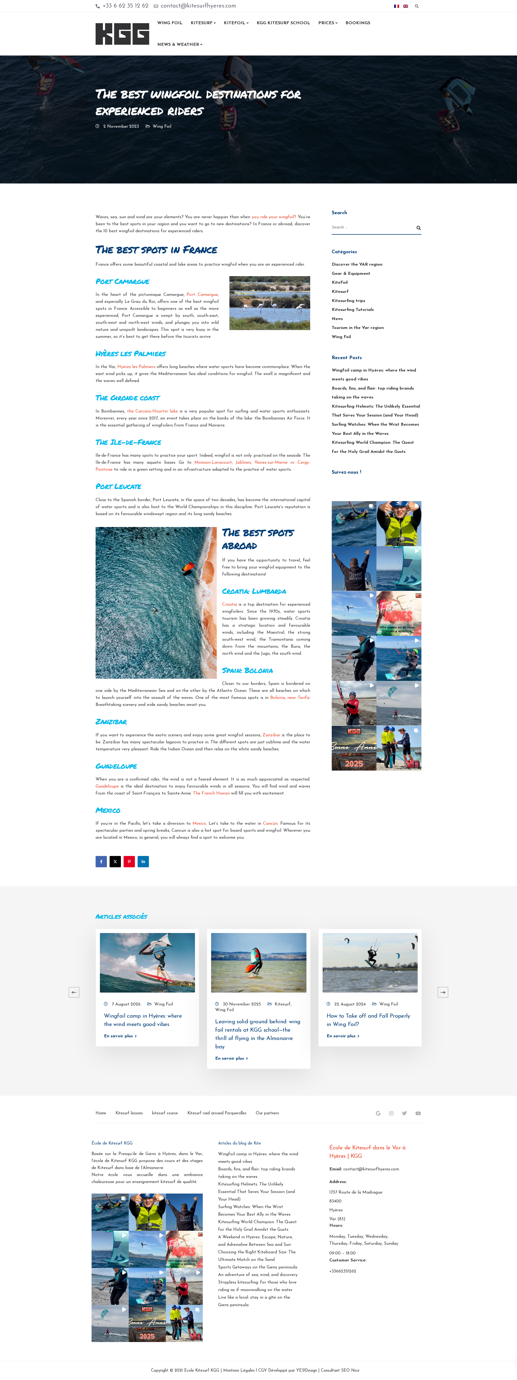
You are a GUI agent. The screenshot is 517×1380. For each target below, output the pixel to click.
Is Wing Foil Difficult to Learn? (476, 1016)
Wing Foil (170, 23)
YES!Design (306, 1371)
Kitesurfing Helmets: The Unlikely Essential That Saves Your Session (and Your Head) (256, 1192)
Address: (338, 1182)
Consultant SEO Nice (340, 1371)
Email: (335, 1169)
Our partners (267, 1113)
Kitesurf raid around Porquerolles (216, 1113)
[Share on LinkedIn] (143, 861)
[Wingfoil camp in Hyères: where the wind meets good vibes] (147, 963)
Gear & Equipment (351, 273)
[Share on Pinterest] (129, 861)
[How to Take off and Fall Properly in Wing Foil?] (370, 963)
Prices (326, 23)
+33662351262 (342, 1271)
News (337, 319)
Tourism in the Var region (358, 328)
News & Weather (178, 45)
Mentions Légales (239, 1371)
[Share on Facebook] (101, 861)
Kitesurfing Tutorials (353, 310)
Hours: (336, 1225)
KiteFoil (340, 282)
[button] (354, 523)
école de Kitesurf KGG (115, 1161)
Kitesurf (201, 23)
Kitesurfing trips (348, 301)
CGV (262, 1371)
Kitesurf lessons (129, 1113)
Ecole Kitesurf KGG (201, 1371)
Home (101, 1113)
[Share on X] (115, 861)
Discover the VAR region (357, 264)
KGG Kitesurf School (283, 23)
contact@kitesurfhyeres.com (371, 1169)
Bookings (357, 23)
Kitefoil (234, 23)
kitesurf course (165, 1113)
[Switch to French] (396, 6)
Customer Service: (347, 1260)
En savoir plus (118, 1036)
